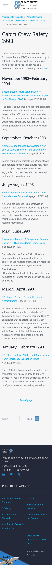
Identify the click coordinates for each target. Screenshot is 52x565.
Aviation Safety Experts (12, 17)
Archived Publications (15, 21)
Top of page (26, 400)
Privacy (30, 543)
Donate (30, 498)
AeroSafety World (34, 17)
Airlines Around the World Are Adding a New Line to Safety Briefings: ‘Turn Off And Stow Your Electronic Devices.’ (24, 150)
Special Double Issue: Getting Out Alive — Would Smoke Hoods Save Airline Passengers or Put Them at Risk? (25, 95)
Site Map (43, 539)
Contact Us (32, 539)
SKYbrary (7, 508)
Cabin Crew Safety (37, 21)
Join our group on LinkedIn (6, 557)
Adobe (44, 68)
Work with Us (33, 536)
